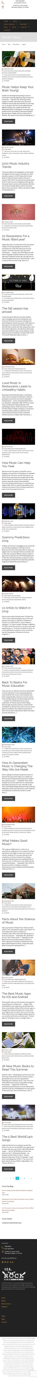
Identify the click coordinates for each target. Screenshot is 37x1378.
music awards (26, 527)
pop (8, 599)
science (30, 76)
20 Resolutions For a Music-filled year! (15, 237)
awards (11, 525)
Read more (8, 121)
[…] (34, 115)
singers (11, 599)
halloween (14, 298)
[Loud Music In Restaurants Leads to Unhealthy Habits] (18, 357)
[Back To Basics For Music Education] (18, 656)
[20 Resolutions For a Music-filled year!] (18, 212)
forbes (16, 525)
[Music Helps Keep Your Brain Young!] (18, 59)
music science (15, 372)
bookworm (16, 1054)
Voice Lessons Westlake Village (27, 1338)
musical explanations (21, 76)
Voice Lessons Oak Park (23, 1342)
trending (31, 153)
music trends (24, 153)
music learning (6, 372)
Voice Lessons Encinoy (21, 1344)
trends (4, 155)
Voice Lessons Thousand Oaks (11, 1340)
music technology (14, 153)
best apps (14, 981)
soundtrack (14, 1128)
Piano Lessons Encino (20, 1354)
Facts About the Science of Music (18, 920)
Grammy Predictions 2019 (16, 539)
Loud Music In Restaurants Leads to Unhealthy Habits (16, 386)
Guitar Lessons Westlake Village (20, 1358)
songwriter (17, 599)
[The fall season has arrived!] (18, 283)
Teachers (23, 24)
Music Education (9, 71)
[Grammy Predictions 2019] (18, 511)
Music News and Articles (18, 368)
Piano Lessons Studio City (23, 1350)
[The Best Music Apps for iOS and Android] (18, 968)
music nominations (11, 529)
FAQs (5, 27)
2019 (5, 597)
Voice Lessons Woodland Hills (10, 1338)
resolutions (13, 227)
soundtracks (22, 1128)
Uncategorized (11, 73)
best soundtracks (16, 1126)
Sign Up (23, 27)
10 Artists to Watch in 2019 (16, 609)
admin (7, 80)
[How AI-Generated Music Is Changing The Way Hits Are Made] (18, 735)
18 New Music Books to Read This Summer (18, 1067)
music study (11, 76)
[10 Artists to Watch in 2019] (18, 584)
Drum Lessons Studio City (26, 1370)
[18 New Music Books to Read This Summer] (18, 1040)
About (15, 21)
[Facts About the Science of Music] (18, 891)
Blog (14, 27)
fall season (7, 298)
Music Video (29, 1124)
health (6, 450)
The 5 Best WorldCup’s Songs (17, 1138)
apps (5, 981)
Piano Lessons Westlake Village (21, 1348)
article (6, 670)
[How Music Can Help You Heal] (18, 437)
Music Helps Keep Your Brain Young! (17, 88)
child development (14, 670)
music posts (5, 674)
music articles (6, 750)
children (23, 670)
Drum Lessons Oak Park (25, 1372)
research (4, 911)
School (19, 674)
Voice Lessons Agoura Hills (17, 1346)
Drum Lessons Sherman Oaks (10, 1372)
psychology (13, 674)
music (6, 74)
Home (6, 21)
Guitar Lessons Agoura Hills (22, 1366)
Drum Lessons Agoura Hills (23, 1374)
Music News (17, 71)
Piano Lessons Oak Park (23, 1352)
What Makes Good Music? (14, 842)
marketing (12, 828)
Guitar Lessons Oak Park (23, 1362)
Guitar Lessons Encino (23, 1364)
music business (15, 750)
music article (12, 74)
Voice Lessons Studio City (27, 1340)
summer (26, 1056)
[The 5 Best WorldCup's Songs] (18, 1113)
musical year (23, 225)
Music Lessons (9, 24)
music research (26, 830)
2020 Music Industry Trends (15, 165)
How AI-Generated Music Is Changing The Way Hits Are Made (17, 766)
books (11, 1054)
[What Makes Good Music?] (18, 815)
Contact (7, 30)
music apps (27, 983)
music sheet (25, 298)
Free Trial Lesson (18, 12)
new (27, 597)
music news (22, 151)
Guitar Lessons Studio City (23, 1360)
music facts (10, 830)
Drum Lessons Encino (24, 1376)
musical (32, 298)
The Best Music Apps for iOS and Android (16, 995)
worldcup (29, 1128)
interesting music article (11, 370)
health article (13, 450)
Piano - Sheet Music (27, 294)
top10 (7, 1058)
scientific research (7, 78)
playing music (6, 1128)
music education (21, 74)
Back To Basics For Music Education (14, 684)
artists (6, 525)
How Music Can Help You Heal (16, 464)
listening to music (7, 983)
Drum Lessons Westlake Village (25, 1368)
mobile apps (16, 983)
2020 (5, 151)
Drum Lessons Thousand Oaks (11, 1370)
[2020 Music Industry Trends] (18, 137)
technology (10, 754)
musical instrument (8, 300)
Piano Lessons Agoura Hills (17, 1356)
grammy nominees (23, 525)
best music (7, 1126)
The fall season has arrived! (15, 310)
